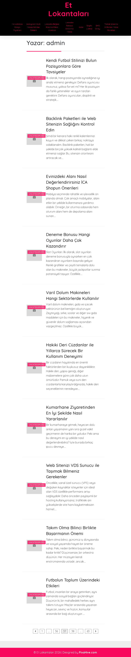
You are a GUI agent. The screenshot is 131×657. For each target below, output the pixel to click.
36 (56, 631)
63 (88, 631)
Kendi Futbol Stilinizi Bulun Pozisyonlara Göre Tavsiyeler (71, 66)
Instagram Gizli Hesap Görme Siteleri (33, 27)
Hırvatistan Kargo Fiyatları (17, 27)
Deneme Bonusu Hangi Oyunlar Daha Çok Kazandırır (68, 240)
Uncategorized (36, 78)
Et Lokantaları (68, 9)
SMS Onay (97, 27)
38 (72, 631)
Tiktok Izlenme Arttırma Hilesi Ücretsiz (111, 27)
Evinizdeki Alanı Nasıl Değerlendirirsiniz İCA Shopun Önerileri (66, 182)
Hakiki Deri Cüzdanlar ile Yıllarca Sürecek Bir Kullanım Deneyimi (70, 350)
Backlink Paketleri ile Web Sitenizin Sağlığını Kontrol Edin (71, 124)
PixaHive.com (88, 652)
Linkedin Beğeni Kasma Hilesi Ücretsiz (52, 27)
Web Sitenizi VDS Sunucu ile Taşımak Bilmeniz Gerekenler (72, 471)
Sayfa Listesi (89, 27)
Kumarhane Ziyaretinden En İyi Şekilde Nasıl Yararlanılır (70, 413)
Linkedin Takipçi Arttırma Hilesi (69, 27)
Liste (81, 27)
